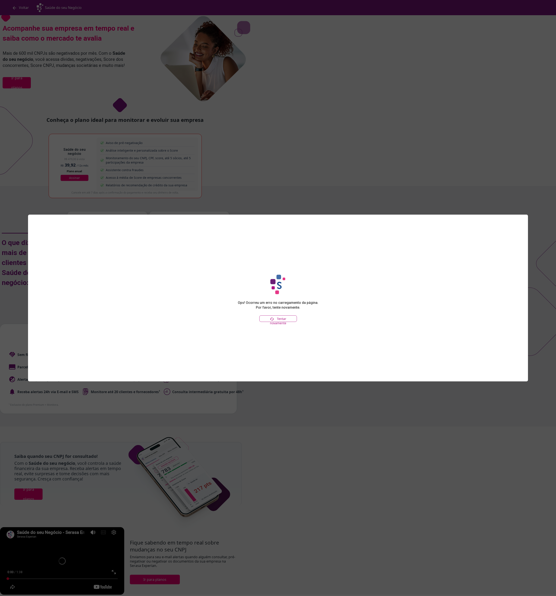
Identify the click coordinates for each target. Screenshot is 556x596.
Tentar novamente (278, 319)
